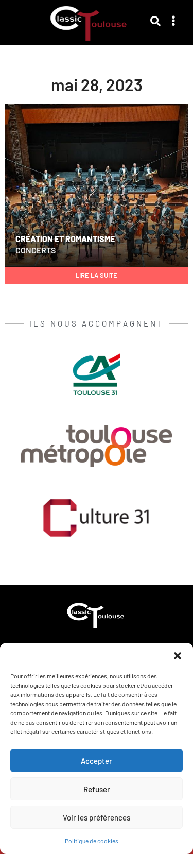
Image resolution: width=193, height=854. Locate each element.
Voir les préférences (96, 817)
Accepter (96, 760)
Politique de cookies (91, 840)
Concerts (35, 250)
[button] (177, 656)
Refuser (96, 789)
